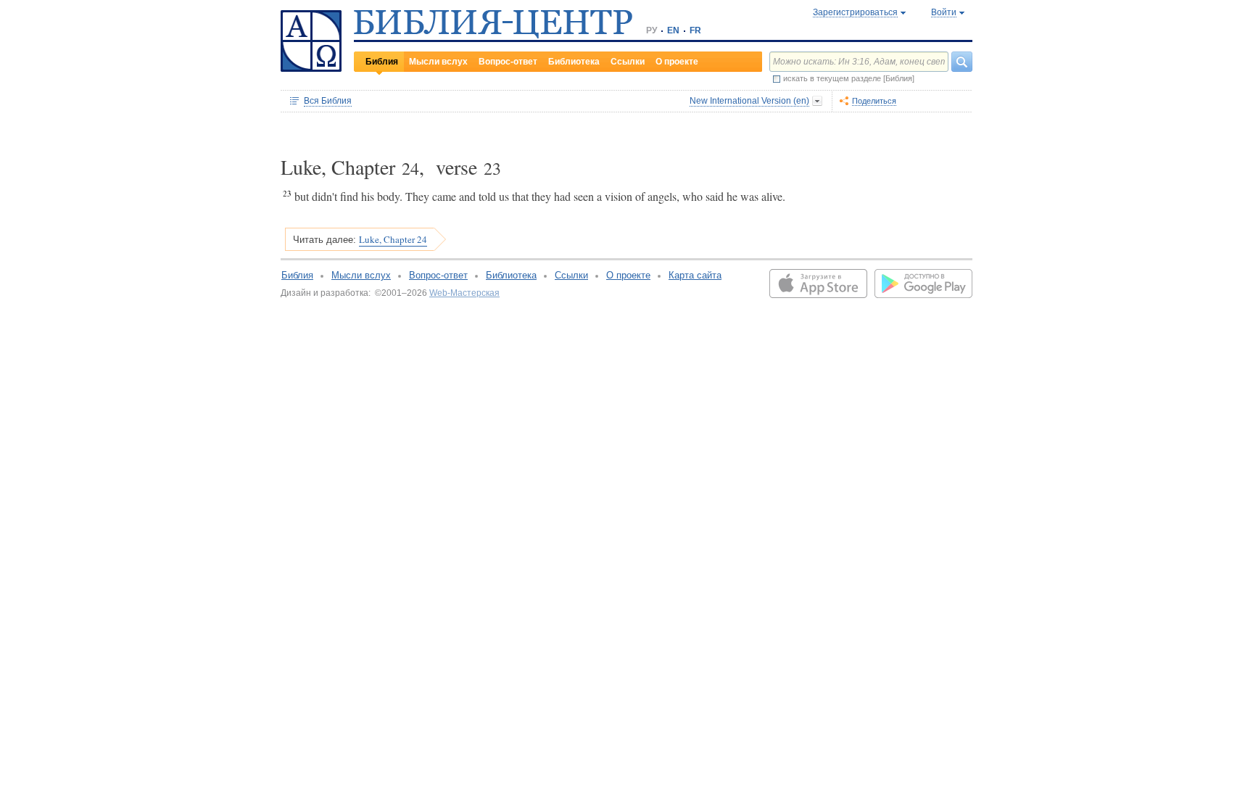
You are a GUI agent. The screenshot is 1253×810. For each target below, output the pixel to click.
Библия (381, 62)
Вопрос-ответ (508, 62)
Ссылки (628, 62)
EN (673, 30)
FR (695, 30)
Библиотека (574, 62)
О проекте (677, 62)
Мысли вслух (438, 62)
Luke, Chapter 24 (393, 239)
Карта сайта (695, 275)
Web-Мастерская (464, 293)
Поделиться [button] (874, 100)
